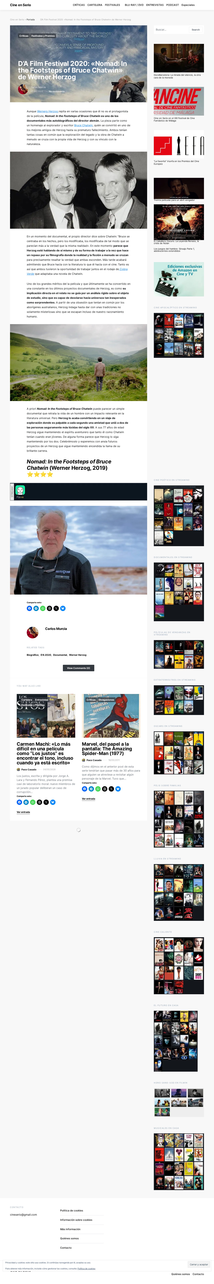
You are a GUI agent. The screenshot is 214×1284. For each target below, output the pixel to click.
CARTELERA (94, 5)
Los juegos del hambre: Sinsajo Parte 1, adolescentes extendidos (174, 249)
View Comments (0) (78, 668)
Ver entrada (23, 812)
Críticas (23, 35)
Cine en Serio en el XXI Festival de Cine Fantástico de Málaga (174, 119)
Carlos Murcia (38, 87)
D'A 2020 (46, 654)
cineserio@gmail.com (23, 1214)
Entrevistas (41, 699)
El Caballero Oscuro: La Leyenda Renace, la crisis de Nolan (176, 242)
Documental (60, 654)
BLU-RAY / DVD (134, 5)
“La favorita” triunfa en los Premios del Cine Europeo (176, 162)
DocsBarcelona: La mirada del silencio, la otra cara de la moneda (177, 76)
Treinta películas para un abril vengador (174, 200)
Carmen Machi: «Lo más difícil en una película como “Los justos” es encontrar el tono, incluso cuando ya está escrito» (45, 753)
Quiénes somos (69, 1238)
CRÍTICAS (79, 5)
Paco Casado (28, 769)
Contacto (66, 1247)
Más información (70, 1229)
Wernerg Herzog (48, 111)
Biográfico (33, 654)
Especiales (188, 5)
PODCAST (172, 5)
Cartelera (26, 699)
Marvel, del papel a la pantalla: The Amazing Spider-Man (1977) (107, 748)
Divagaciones (106, 699)
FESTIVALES (112, 5)
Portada (31, 19)
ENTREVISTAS (155, 5)
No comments (57, 91)
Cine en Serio (20, 5)
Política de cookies (71, 1210)
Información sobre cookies (76, 1219)
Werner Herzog (77, 654)
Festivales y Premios (43, 35)
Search (196, 29)
